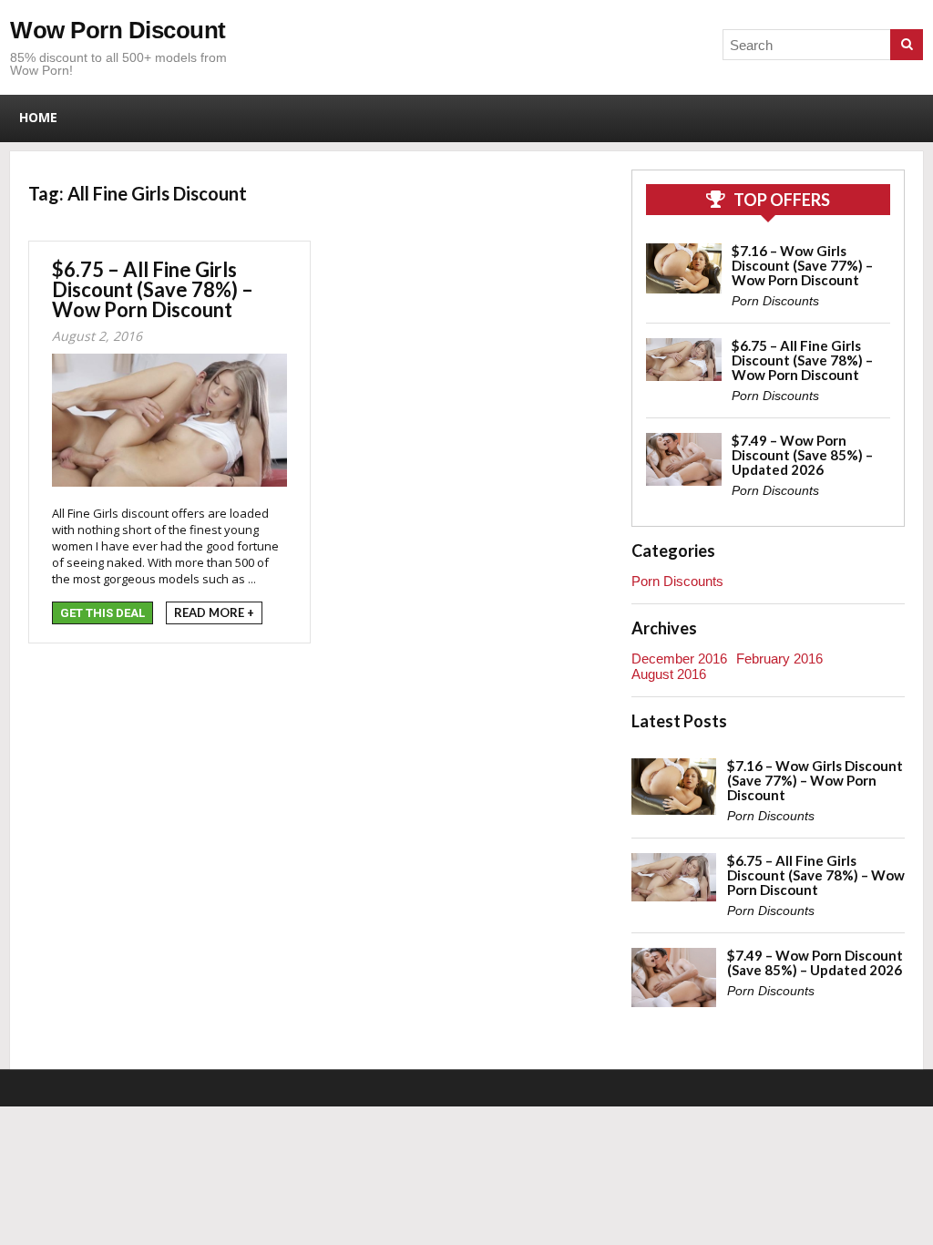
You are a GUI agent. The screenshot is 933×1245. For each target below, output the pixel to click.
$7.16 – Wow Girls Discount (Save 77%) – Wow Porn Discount (802, 265)
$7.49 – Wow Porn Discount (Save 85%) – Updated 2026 (802, 455)
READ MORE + (214, 612)
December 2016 (679, 658)
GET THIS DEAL (102, 613)
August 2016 (668, 674)
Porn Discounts (775, 300)
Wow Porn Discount (118, 30)
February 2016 (779, 658)
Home (38, 117)
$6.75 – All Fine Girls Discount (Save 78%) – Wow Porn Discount (152, 289)
